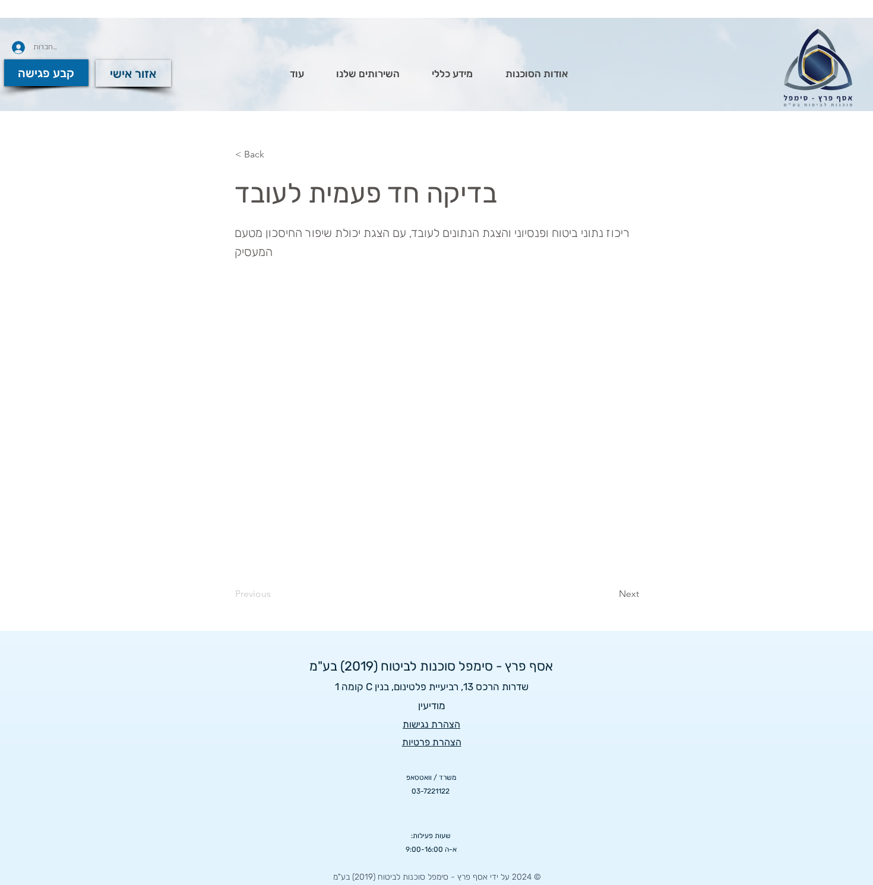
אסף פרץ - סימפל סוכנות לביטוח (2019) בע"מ (431, 666)
